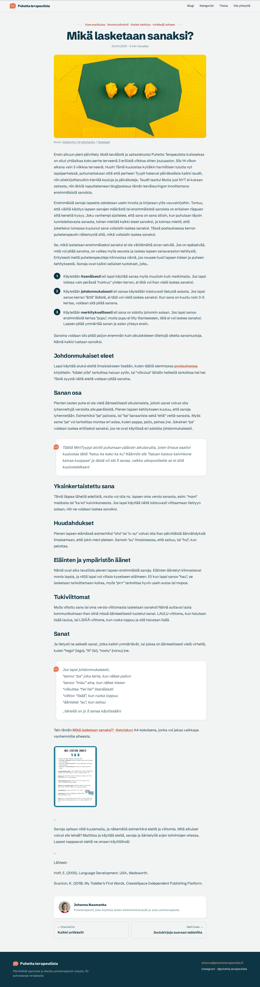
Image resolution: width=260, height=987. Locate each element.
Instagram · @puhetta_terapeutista (224, 969)
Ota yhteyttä (242, 6)
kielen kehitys (141, 24)
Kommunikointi (118, 24)
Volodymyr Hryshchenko (78, 142)
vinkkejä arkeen (164, 24)
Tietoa (223, 6)
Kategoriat (207, 6)
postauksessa (186, 366)
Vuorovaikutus (95, 24)
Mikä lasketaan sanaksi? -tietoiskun (103, 730)
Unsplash (104, 142)
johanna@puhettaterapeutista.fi (222, 963)
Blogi (190, 6)
